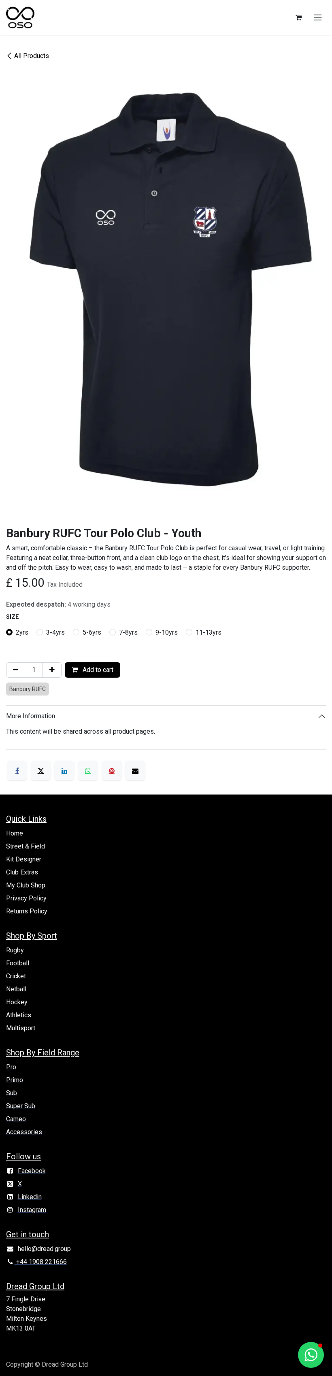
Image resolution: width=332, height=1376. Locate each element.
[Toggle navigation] (318, 17)
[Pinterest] (111, 770)
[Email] (135, 770)
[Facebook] (17, 770)
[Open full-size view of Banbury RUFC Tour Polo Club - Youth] (166, 290)
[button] (311, 1355)
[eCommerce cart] (298, 17)
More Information (30, 716)
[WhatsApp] (88, 770)
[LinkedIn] (64, 770)
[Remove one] (15, 670)
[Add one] (52, 670)
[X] (41, 770)
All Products (31, 56)
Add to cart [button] (97, 670)
